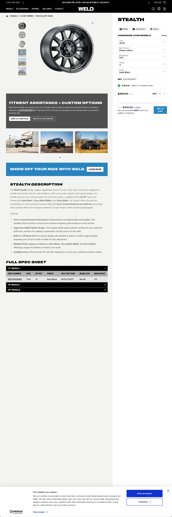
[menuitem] (153, 8)
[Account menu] (158, 8)
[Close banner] (168, 491)
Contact (59, 9)
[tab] (22, 26)
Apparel (35, 9)
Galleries (47, 9)
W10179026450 (15, 279)
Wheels (9, 9)
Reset (164, 35)
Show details (38, 512)
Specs (155, 29)
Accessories (22, 9)
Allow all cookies (144, 493)
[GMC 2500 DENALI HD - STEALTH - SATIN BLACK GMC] (57, 142)
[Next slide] (148, 2)
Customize (143, 502)
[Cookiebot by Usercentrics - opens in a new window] (16, 512)
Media (125, 29)
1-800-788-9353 (13, 2)
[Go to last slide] (23, 2)
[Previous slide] (54, 157)
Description (140, 29)
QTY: (154, 94)
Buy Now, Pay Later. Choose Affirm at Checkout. (86, 2)
